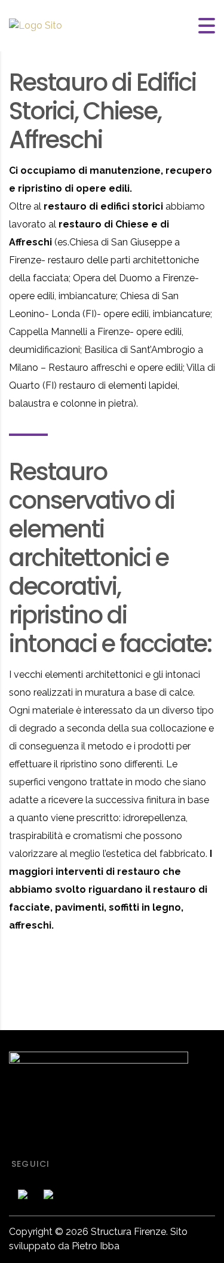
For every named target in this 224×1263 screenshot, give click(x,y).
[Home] (35, 25)
